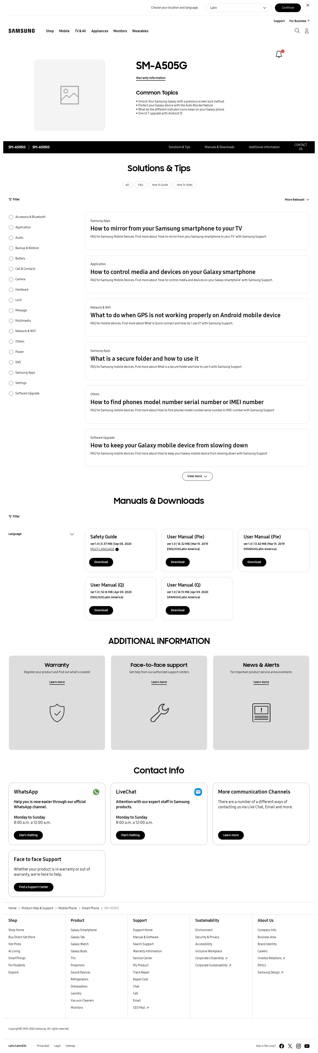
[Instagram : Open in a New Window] (298, 1046)
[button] (197, 231)
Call (135, 993)
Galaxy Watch (80, 944)
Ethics (262, 965)
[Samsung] (22, 30)
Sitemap (70, 1045)
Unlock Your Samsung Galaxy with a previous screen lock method (181, 101)
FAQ (140, 184)
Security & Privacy (207, 937)
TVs (73, 958)
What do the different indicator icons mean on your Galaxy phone (181, 109)
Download (101, 562)
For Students (16, 965)
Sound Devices (80, 972)
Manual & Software (145, 937)
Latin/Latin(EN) (17, 1045)
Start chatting (28, 835)
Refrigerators (79, 979)
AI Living (14, 951)
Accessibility (203, 944)
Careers (262, 951)
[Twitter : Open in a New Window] (290, 1046)
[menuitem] (49, 31)
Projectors (77, 965)
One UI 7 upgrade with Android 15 (160, 113)
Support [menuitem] (279, 21)
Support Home (143, 930)
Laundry (76, 993)
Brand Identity (267, 944)
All (127, 184)
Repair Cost (140, 979)
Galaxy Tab (78, 937)
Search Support (143, 944)
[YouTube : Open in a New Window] (307, 1046)
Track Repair (141, 972)
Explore (13, 972)
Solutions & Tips (179, 147)
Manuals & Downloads (219, 147)
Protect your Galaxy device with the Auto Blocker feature (175, 105)
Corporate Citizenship (210, 958)
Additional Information (264, 147)
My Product (140, 965)
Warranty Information (150, 78)
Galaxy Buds (79, 951)
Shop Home (16, 930)
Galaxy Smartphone (84, 930)
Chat (136, 986)
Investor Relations (270, 958)
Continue (288, 8)
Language (14, 534)
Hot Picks (14, 944)
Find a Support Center (33, 887)
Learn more (57, 682)
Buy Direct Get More (21, 937)
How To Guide (160, 184)
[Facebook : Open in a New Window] (281, 1046)
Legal (57, 1045)
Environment (204, 930)
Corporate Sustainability (211, 965)
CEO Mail (139, 1008)
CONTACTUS (300, 147)
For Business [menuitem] (297, 21)
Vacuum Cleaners (82, 1000)
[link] (279, 54)
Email (137, 1000)
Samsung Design (269, 972)
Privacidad (43, 1045)
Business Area (267, 937)
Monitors (77, 1008)
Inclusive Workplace (208, 951)
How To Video (185, 184)
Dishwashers (79, 986)
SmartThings (16, 958)
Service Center (142, 958)
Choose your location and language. (174, 8)
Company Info (267, 930)
